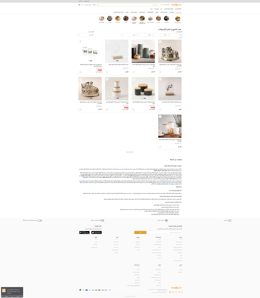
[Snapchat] (170, 292)
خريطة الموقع (137, 283)
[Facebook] (181, 292)
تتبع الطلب (180, 272)
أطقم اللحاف (159, 242)
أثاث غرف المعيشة (179, 242)
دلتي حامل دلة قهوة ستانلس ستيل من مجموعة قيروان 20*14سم (91, 102)
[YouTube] (173, 292)
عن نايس (159, 272)
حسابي (181, 269)
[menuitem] (168, 9)
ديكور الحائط (180, 252)
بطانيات (159, 258)
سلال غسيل (116, 252)
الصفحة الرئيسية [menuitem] (178, 9)
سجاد (181, 255)
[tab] (170, 61)
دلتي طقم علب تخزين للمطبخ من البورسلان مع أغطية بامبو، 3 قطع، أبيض (91, 65)
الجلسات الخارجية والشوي (177, 250)
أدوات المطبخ (137, 247)
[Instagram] (179, 292)
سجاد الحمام (116, 247)
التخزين (138, 250)
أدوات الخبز (138, 244)
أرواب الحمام (116, 244)
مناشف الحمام (115, 242)
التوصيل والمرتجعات (136, 272)
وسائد (181, 258)
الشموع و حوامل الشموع (178, 247)
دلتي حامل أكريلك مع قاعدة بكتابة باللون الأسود (171, 102)
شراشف (159, 247)
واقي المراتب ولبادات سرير (156, 252)
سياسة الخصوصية (158, 275)
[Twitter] (176, 292)
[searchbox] (129, 4)
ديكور (96, 242)
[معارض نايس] (176, 5)
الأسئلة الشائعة (137, 275)
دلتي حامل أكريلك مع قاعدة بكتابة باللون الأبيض (118, 64)
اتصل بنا (138, 269)
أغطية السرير (158, 255)
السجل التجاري (158, 269)
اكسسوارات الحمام (115, 250)
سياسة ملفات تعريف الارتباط (156, 277)
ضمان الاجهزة (137, 280)
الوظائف (159, 283)
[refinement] (78, 35)
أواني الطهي (138, 242)
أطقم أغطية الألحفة (157, 244)
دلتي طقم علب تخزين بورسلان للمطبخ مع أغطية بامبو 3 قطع (143, 65)
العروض (138, 277)
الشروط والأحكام (158, 280)
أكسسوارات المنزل (179, 244)
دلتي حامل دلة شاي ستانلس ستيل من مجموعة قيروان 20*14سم (170, 65)
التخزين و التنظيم (94, 247)
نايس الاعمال (158, 285)
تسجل (140, 232)
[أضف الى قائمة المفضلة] (160, 41)
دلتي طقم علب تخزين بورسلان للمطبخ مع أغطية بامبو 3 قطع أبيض (170, 140)
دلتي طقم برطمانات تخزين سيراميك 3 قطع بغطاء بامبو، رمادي (144, 102)
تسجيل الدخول (88, 5)
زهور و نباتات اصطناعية (178, 260)
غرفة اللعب (95, 244)
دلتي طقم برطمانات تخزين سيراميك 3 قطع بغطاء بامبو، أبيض (117, 102)
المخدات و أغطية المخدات (156, 250)
